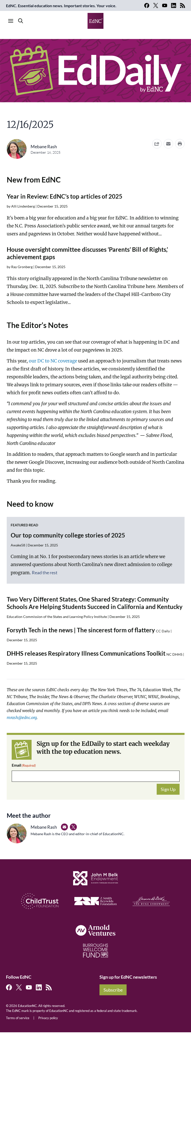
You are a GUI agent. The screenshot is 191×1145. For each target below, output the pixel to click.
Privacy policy (48, 1018)
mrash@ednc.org (22, 717)
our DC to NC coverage (53, 361)
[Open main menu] (10, 21)
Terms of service (17, 1018)
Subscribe (113, 990)
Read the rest (44, 572)
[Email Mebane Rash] (64, 826)
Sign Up (168, 789)
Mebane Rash (44, 146)
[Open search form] (20, 21)
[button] (168, 143)
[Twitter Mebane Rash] (73, 826)
